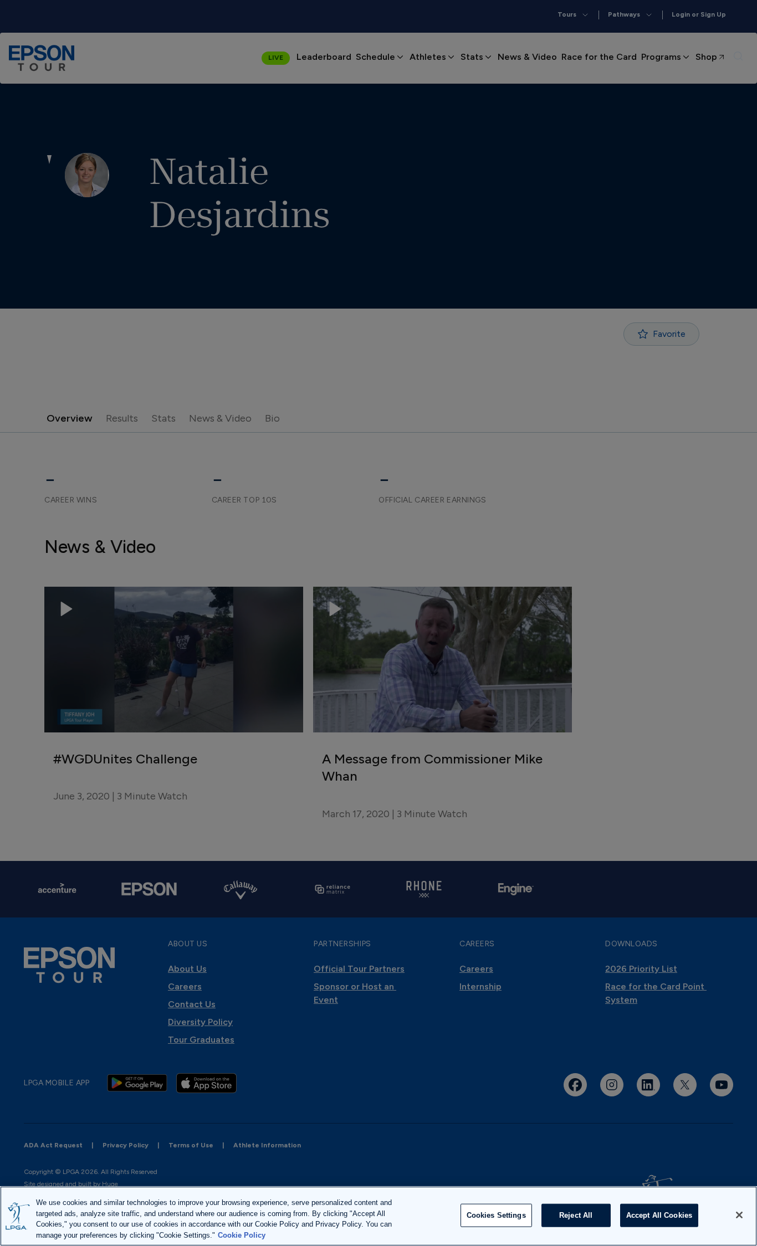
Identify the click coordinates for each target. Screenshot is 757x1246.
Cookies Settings (496, 1215)
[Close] (739, 1215)
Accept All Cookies (659, 1215)
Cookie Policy (241, 1234)
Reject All (575, 1215)
